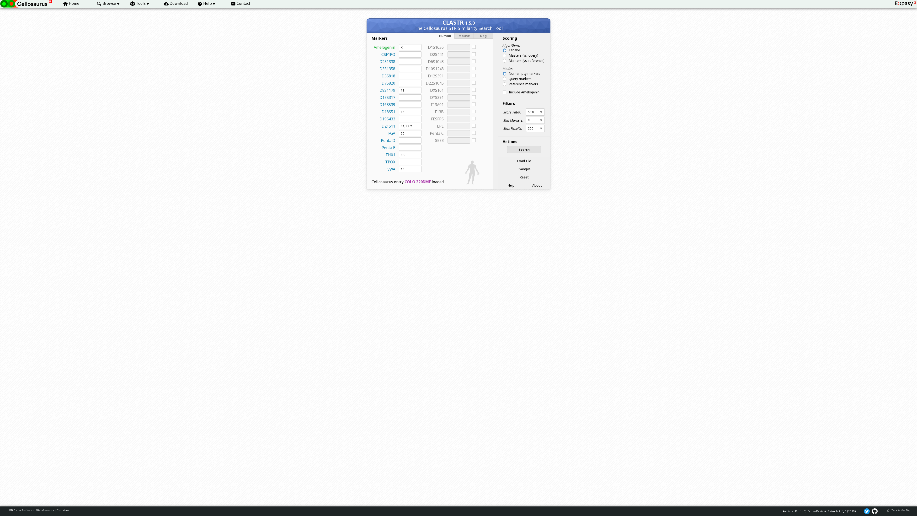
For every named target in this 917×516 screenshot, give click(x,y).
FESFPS (437, 119)
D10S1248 (435, 68)
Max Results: (512, 128)
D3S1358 (387, 68)
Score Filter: (512, 112)
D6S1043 (436, 61)
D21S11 (388, 126)
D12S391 (436, 76)
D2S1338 (387, 61)
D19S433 (387, 119)
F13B (439, 111)
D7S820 (388, 83)
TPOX (390, 162)
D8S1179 (387, 90)
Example (524, 169)
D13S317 (387, 97)
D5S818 (388, 76)
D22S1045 (435, 83)
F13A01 (437, 104)
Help (510, 185)
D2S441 (437, 54)
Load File (524, 161)
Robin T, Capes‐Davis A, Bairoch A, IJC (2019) (825, 511)
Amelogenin (384, 47)
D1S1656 (436, 47)
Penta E (388, 147)
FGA (391, 133)
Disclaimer (63, 510)
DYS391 (437, 97)
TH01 (390, 154)
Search (524, 149)
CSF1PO (388, 54)
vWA (391, 169)
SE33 (439, 140)
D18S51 (388, 111)
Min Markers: (513, 120)
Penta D (388, 140)
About (537, 185)
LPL (440, 126)
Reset (524, 177)
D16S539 (387, 104)
